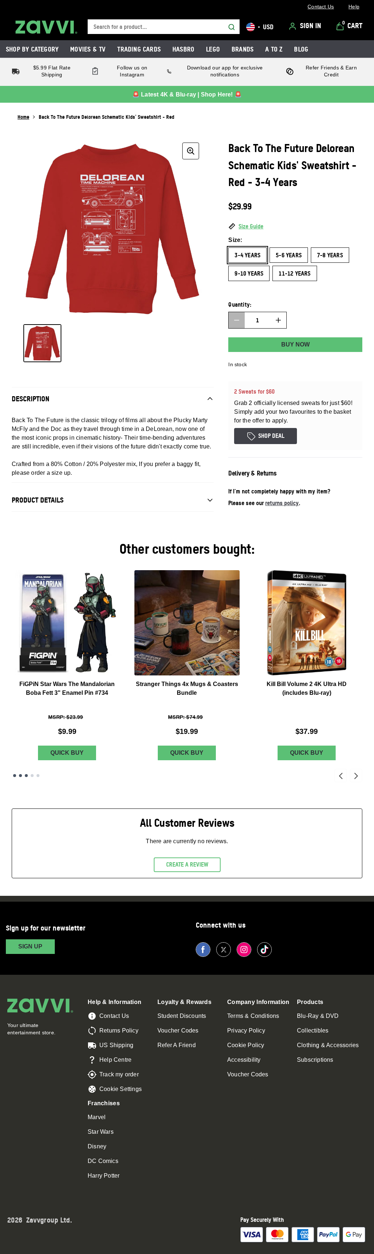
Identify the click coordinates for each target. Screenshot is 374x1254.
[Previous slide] (341, 775)
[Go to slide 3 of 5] (26, 775)
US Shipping (116, 1045)
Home (23, 117)
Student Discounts (181, 1016)
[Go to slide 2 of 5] (20, 775)
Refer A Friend (176, 1045)
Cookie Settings (120, 1089)
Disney (97, 1146)
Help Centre (115, 1060)
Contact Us (114, 1016)
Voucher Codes (178, 1030)
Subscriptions (315, 1060)
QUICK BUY (67, 753)
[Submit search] (231, 27)
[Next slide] (356, 775)
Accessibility (244, 1060)
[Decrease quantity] (237, 320)
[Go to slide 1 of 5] (14, 775)
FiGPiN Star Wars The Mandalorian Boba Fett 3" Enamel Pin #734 (67, 688)
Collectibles (312, 1030)
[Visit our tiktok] (264, 949)
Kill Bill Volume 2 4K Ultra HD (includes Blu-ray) (307, 688)
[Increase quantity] (278, 320)
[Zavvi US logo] (46, 27)
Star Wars (101, 1132)
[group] (112, 229)
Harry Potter (103, 1175)
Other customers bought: (187, 549)
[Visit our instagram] (244, 949)
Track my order (119, 1074)
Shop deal (271, 435)
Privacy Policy (246, 1030)
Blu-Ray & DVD (318, 1016)
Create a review (187, 864)
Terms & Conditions (253, 1016)
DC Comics (103, 1161)
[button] (295, 226)
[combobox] (164, 26)
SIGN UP (30, 946)
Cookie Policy (245, 1045)
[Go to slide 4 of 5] (32, 775)
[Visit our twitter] (223, 949)
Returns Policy (118, 1030)
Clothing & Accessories (328, 1045)
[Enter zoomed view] (190, 151)
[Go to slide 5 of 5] (38, 775)
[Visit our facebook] (203, 949)
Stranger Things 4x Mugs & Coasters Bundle (187, 688)
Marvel (97, 1117)
